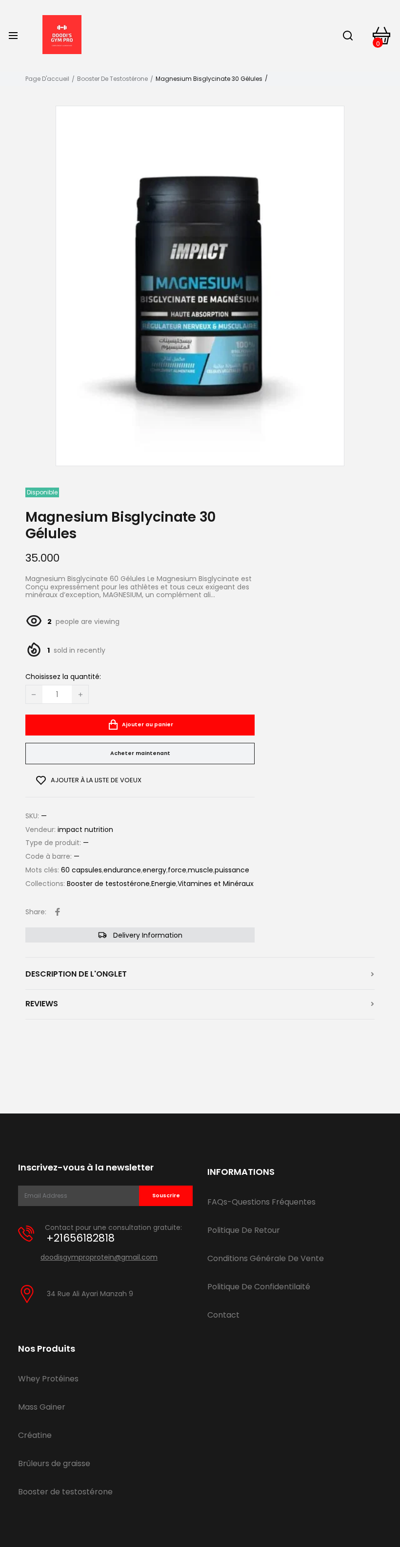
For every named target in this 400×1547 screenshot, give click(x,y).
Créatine (35, 1435)
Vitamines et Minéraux (216, 884)
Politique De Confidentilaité (258, 1286)
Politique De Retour (243, 1230)
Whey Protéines (48, 1378)
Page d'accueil (47, 78)
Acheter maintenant (140, 753)
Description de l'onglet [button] (76, 974)
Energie (163, 884)
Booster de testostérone (112, 78)
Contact (223, 1315)
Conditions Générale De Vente (265, 1258)
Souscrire (166, 1195)
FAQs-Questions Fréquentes (261, 1201)
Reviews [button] (41, 1004)
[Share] (57, 912)
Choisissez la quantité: (63, 677)
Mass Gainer (41, 1407)
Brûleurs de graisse (54, 1463)
